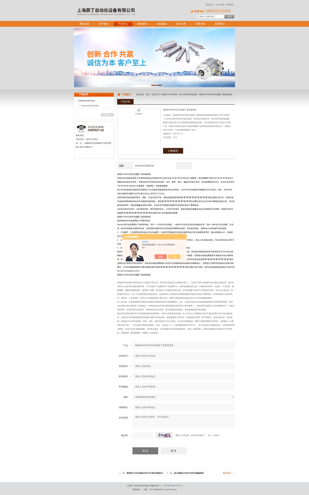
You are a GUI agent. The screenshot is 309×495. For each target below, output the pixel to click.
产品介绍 (125, 101)
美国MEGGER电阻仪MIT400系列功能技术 (145, 473)
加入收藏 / (220, 5)
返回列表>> (228, 473)
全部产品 (155, 94)
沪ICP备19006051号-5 (173, 486)
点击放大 (139, 114)
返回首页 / (210, 5)
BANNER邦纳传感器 (90, 106)
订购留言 (173, 150)
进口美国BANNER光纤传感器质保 (189, 473)
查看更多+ (107, 115)
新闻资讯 (142, 23)
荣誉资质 (200, 23)
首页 (148, 94)
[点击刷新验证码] (164, 435)
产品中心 (123, 23)
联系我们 (230, 5)
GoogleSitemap (170, 489)
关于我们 (104, 23)
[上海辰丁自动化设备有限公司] (121, 7)
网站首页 (84, 23)
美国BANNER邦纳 (87, 101)
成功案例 (162, 23)
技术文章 (181, 23)
